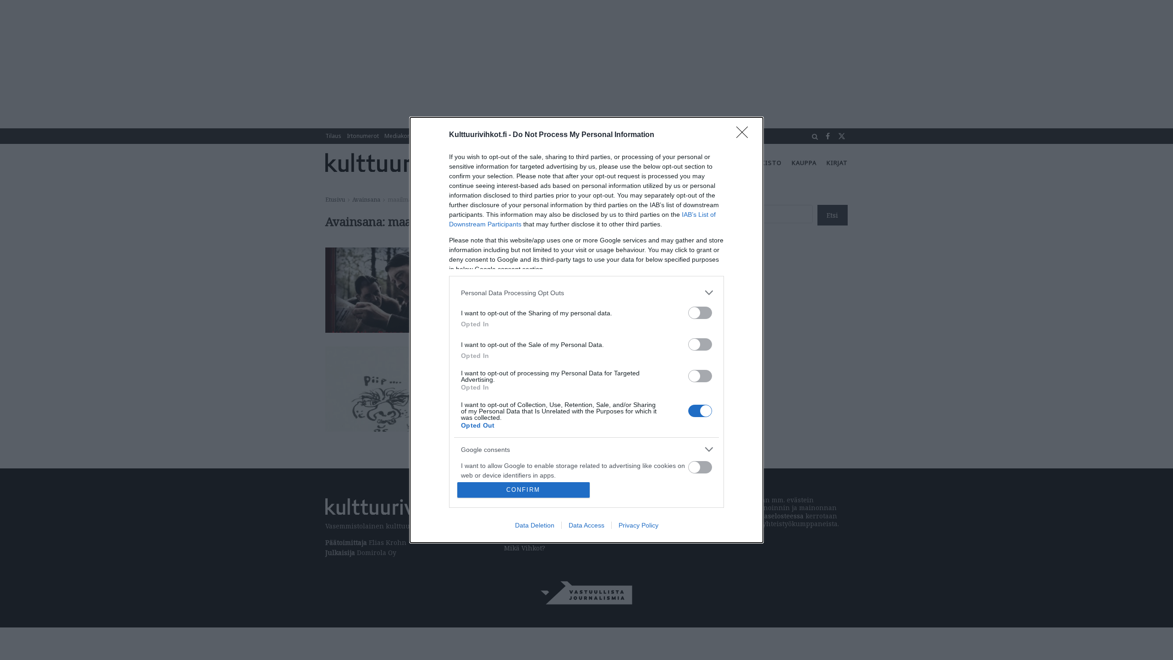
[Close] (745, 135)
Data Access (586, 525)
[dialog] (586, 330)
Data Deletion (534, 525)
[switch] (700, 313)
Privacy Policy (638, 525)
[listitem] (586, 292)
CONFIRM (523, 489)
